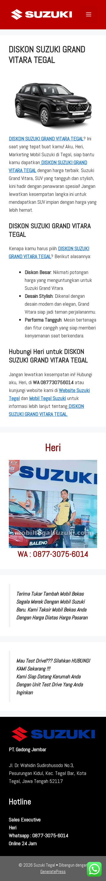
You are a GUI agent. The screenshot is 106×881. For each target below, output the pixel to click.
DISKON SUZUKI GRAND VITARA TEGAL (46, 138)
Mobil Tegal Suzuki (47, 398)
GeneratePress (53, 871)
